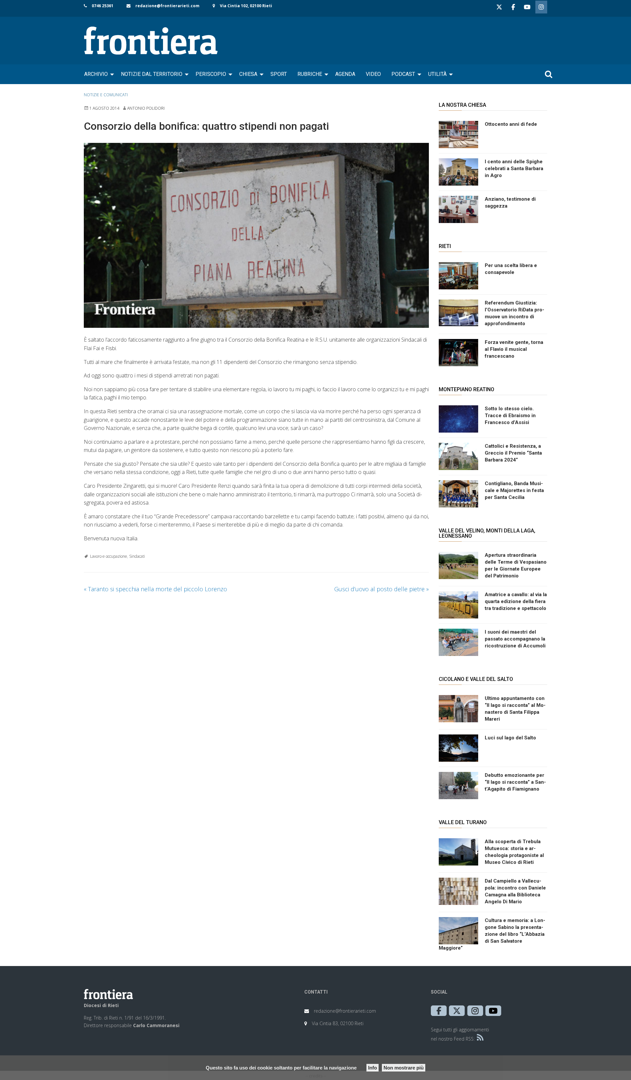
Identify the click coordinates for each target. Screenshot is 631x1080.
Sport (278, 74)
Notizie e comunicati (106, 95)
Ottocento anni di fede (511, 124)
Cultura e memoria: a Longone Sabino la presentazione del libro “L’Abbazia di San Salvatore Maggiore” (492, 934)
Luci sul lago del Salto (510, 738)
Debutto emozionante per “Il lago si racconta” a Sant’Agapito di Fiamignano (515, 782)
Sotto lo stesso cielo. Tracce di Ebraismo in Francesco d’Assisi (510, 415)
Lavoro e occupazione (108, 556)
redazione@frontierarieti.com (167, 6)
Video (373, 74)
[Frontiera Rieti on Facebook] (513, 7)
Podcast (403, 74)
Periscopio (211, 74)
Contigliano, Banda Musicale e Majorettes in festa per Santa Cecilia (514, 490)
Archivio (96, 74)
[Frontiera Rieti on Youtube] (527, 7)
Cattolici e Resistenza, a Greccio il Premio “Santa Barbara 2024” (513, 453)
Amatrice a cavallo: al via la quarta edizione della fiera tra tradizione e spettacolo (516, 601)
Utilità (437, 74)
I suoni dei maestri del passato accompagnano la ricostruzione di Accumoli (515, 639)
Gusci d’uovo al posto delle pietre (381, 589)
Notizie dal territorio (151, 74)
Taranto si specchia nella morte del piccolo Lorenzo (155, 589)
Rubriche (309, 74)
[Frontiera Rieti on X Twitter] (499, 7)
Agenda (345, 74)
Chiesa (248, 74)
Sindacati (137, 556)
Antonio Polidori (146, 108)
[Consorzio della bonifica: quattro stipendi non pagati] (256, 235)
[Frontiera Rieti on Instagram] (541, 7)
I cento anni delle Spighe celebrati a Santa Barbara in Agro (514, 168)
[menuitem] (97, 74)
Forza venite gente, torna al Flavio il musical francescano (514, 349)
